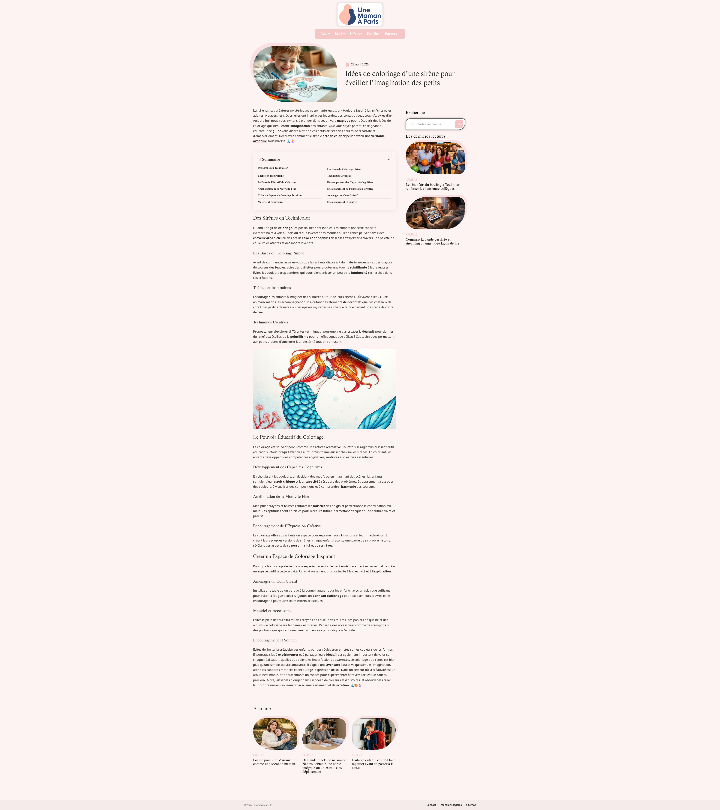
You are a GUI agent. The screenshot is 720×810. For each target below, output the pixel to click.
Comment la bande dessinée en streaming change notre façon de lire (432, 241)
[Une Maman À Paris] (360, 14)
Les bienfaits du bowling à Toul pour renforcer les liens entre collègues (432, 186)
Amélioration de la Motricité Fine (277, 189)
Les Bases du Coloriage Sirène (344, 169)
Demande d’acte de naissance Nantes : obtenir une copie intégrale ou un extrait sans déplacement (324, 766)
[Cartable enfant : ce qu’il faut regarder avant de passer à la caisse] (374, 734)
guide (277, 131)
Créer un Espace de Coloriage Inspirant (280, 195)
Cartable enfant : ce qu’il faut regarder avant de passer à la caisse (373, 764)
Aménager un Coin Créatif (342, 195)
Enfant (357, 755)
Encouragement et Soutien (342, 202)
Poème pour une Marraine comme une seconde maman (274, 762)
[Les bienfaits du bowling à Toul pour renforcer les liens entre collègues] (435, 158)
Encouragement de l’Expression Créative (350, 189)
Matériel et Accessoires (270, 202)
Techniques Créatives (339, 176)
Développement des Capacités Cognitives (350, 182)
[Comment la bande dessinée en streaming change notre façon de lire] (435, 213)
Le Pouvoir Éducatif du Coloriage (277, 182)
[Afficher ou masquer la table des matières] (335, 159)
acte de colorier (334, 136)
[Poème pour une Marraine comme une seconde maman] (275, 734)
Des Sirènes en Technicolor (273, 168)
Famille (258, 755)
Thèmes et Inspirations (271, 176)
